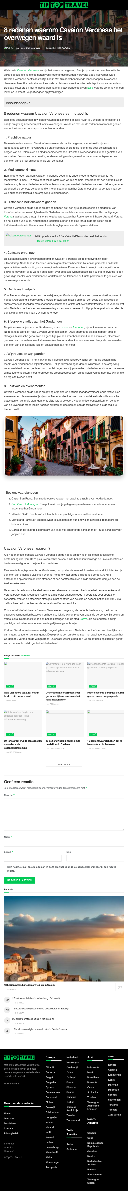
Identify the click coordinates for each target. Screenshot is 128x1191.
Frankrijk (51, 1107)
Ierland (50, 1122)
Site (68, 851)
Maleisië (92, 1082)
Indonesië (93, 1067)
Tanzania (113, 1104)
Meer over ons (11, 1083)
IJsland (50, 1127)
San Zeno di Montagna (25, 504)
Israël (90, 1072)
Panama (91, 1169)
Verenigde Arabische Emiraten (93, 1106)
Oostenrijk (72, 1067)
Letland (50, 1142)
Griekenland (53, 1112)
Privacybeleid (11, 1133)
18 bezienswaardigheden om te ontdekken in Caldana (63, 742)
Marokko (113, 1084)
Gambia (112, 1069)
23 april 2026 (53, 704)
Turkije (70, 1102)
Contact (8, 1128)
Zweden (71, 1115)
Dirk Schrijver (33, 47)
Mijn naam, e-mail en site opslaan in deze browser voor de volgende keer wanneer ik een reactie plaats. (61, 868)
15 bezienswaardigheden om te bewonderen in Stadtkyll (40, 1008)
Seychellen (114, 1099)
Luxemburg (52, 1147)
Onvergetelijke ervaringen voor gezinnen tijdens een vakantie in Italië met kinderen (63, 696)
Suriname (71, 1149)
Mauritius (113, 1089)
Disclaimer (10, 1123)
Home (7, 1113)
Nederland (72, 1057)
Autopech (51, 1167)
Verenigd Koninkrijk (72, 1108)
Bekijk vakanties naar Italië (52, 240)
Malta (49, 1157)
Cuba (90, 1137)
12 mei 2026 (10, 700)
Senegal (112, 1094)
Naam (8, 837)
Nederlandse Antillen (94, 1162)
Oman (90, 1087)
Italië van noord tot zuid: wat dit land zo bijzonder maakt (21, 694)
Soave (83, 619)
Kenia (111, 1079)
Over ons (9, 1118)
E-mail (8, 851)
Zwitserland (73, 1120)
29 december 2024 (55, 749)
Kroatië (50, 1137)
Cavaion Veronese (28, 70)
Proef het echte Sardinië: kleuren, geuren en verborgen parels (105, 694)
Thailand (92, 1097)
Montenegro (53, 1162)
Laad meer (64, 764)
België (49, 1077)
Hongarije (51, 1117)
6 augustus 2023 (54, 47)
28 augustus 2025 (13, 752)
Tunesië (112, 1109)
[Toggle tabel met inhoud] (118, 102)
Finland (50, 1102)
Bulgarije (51, 1082)
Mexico (91, 1156)
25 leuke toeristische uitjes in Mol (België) (33, 1018)
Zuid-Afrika (114, 1114)
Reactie (9, 795)
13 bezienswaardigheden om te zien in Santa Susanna (40, 1029)
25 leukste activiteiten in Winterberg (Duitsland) (36, 998)
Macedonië (52, 1152)
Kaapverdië (114, 1074)
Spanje (70, 1092)
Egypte (112, 1064)
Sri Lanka (92, 1092)
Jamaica (92, 1151)
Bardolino (78, 327)
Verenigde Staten (93, 1181)
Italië (67, 47)
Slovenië (71, 1087)
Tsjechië (71, 1097)
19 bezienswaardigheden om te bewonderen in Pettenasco (104, 742)
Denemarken (53, 1092)
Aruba (69, 1144)
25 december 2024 (97, 749)
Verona (8, 216)
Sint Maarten (94, 1174)
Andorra (50, 1072)
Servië (70, 1082)
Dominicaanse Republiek (95, 1144)
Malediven (93, 1077)
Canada (91, 1132)
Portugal (71, 1077)
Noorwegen (73, 1062)
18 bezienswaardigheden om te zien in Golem (29, 985)
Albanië (50, 1067)
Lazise (64, 327)
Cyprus (50, 1087)
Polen (69, 1072)
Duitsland (51, 1097)
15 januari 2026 (96, 700)
